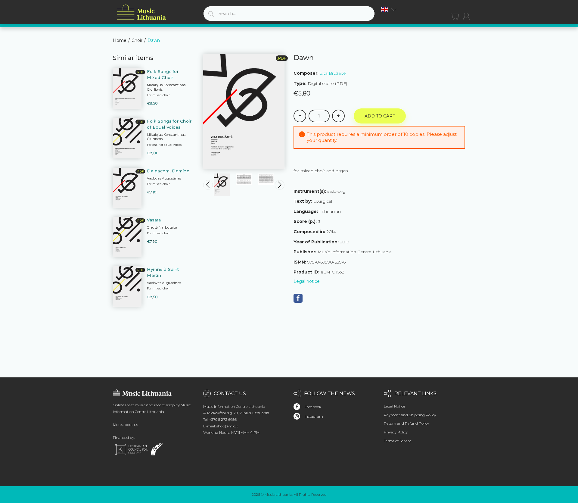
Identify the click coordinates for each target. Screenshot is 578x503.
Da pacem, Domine (168, 170)
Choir (137, 40)
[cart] (454, 16)
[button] (388, 9)
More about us (125, 424)
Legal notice (307, 281)
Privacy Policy (396, 432)
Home (119, 40)
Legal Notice (394, 406)
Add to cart (380, 116)
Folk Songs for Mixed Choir (163, 74)
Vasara (154, 219)
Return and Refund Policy (406, 423)
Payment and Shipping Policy (410, 415)
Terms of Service (397, 441)
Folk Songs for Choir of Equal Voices (169, 124)
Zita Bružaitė (333, 73)
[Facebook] (298, 298)
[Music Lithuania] (141, 12)
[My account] (466, 16)
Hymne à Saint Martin (163, 272)
